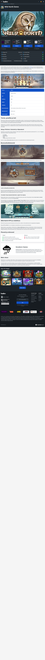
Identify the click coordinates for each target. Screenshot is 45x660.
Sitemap (39, 300)
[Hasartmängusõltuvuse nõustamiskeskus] (5, 300)
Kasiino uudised (40, 294)
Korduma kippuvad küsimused (40, 297)
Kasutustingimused (34, 298)
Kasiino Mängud (7, 3)
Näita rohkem (22, 287)
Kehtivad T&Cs (15, 48)
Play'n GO (6, 8)
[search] (38, 1)
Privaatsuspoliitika (33, 296)
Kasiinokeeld (33, 299)
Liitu (22, 302)
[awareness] (40, 324)
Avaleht (2, 3)
